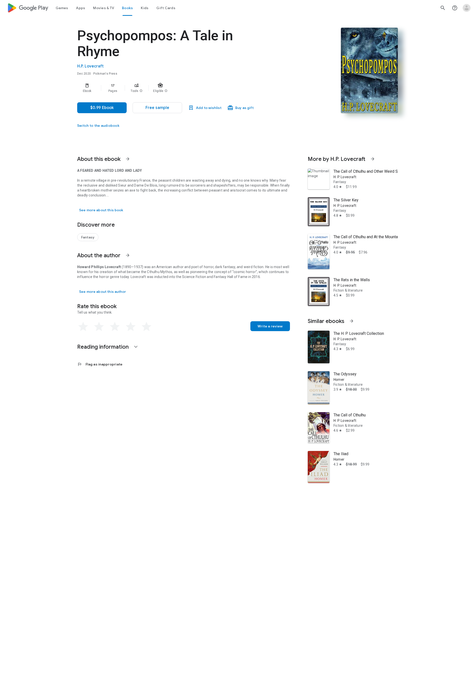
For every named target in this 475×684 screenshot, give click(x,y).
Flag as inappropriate (99, 364)
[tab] (62, 8)
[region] (176, 88)
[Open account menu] (467, 8)
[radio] (83, 327)
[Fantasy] (87, 237)
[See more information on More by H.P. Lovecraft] (373, 159)
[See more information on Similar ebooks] (351, 321)
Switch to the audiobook (98, 125)
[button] (141, 91)
